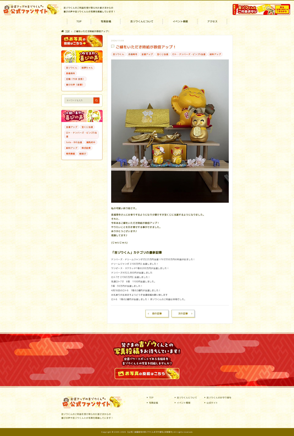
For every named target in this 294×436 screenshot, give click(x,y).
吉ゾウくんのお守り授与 (219, 397)
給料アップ (215, 54)
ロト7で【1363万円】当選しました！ (130, 277)
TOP (78, 21)
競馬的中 (90, 142)
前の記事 (157, 313)
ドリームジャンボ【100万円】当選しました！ (135, 263)
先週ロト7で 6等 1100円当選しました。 (133, 281)
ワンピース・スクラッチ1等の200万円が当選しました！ (140, 268)
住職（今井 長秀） (75, 79)
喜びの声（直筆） (75, 84)
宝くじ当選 (162, 54)
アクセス (212, 21)
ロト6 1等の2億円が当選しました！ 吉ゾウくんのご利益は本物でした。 (148, 299)
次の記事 (183, 313)
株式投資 (86, 147)
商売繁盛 (70, 153)
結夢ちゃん (87, 67)
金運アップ (147, 54)
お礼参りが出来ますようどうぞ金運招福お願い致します (139, 294)
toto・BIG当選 (74, 142)
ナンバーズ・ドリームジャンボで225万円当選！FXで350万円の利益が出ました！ (153, 259)
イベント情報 (180, 21)
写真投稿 (106, 21)
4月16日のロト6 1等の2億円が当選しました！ (136, 290)
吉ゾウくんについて (141, 21)
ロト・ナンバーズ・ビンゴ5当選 (188, 54)
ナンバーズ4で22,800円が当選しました (132, 272)
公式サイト (212, 402)
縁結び (82, 153)
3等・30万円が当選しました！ (127, 286)
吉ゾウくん (118, 54)
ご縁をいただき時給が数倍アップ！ (146, 47)
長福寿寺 (132, 54)
